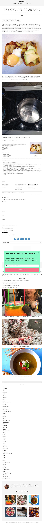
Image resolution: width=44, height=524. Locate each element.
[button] (22, 253)
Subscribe (22, 270)
